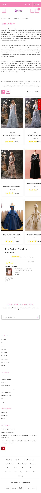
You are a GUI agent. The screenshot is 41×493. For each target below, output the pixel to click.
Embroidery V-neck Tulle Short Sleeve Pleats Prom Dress (19, 186)
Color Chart (9, 459)
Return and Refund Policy (7, 389)
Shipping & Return (5, 385)
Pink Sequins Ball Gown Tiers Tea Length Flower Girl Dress (9, 279)
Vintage (3, 365)
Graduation (8, 472)
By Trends (16, 18)
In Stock (3, 342)
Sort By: (29, 91)
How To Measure (29, 459)
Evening (24, 468)
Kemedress (4, 412)
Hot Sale (3, 339)
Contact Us (4, 382)
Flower (8, 468)
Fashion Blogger (22, 463)
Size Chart (18, 459)
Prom (9, 18)
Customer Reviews (6, 379)
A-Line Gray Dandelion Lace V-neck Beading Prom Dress (19, 135)
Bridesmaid (4, 352)
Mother (27, 472)
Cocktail (16, 468)
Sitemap (3, 398)
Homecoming (4, 359)
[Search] (32, 11)
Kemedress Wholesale (6, 395)
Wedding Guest (5, 356)
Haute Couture (5, 362)
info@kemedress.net (10, 429)
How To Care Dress (9, 463)
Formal (32, 468)
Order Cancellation (6, 392)
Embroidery (25, 18)
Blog (2, 402)
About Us (3, 376)
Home (2, 18)
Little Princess (4, 415)
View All (3, 418)
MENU (4, 11)
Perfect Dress (11, 266)
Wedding (3, 349)
